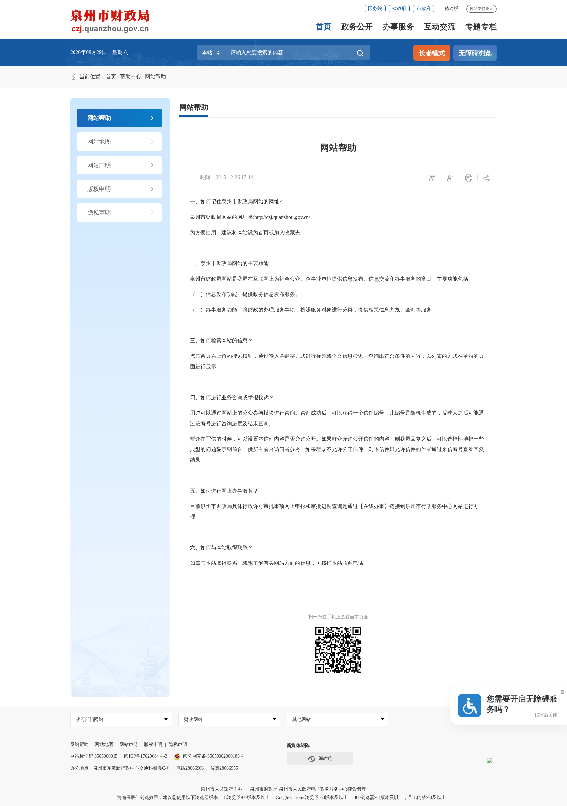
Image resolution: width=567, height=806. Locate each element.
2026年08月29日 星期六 (99, 52)
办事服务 (398, 26)
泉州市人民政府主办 (221, 789)
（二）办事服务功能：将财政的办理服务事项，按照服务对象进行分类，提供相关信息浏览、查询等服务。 (313, 309)
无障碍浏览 (475, 53)
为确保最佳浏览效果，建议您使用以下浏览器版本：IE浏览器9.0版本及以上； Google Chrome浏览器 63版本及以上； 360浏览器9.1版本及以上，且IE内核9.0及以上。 (284, 797)
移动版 (451, 8)
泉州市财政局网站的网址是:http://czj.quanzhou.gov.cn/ (250, 217)
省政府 (399, 8)
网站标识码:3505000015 (93, 756)
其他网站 (301, 719)
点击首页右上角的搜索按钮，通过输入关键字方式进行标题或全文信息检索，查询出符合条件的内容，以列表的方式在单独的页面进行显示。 (337, 361)
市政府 (423, 8)
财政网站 (193, 719)
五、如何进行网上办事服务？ (224, 491)
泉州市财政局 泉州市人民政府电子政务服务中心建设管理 (308, 789)
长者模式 (432, 53)
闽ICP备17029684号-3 (145, 756)
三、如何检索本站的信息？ (221, 340)
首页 (323, 26)
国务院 (375, 8)
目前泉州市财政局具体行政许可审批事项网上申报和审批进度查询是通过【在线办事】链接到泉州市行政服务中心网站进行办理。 (334, 511)
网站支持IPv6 (481, 8)
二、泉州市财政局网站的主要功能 (229, 263)
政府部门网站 (89, 719)
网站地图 (99, 141)
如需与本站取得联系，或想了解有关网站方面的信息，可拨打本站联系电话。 (279, 563)
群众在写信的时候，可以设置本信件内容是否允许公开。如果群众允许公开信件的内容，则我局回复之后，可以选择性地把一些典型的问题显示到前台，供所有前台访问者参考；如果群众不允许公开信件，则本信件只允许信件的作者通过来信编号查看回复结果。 (337, 449)
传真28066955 (224, 768)
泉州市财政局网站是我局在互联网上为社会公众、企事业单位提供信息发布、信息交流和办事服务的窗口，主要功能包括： (331, 279)
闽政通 (325, 758)
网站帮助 (155, 76)
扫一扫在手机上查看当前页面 (338, 616)
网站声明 (99, 165)
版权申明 (99, 189)
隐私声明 (99, 212)
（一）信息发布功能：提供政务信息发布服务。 (245, 294)
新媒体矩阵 (298, 745)
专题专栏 (481, 26)
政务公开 (357, 26)
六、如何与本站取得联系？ (221, 547)
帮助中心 (130, 76)
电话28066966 (190, 768)
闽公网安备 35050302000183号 (213, 756)
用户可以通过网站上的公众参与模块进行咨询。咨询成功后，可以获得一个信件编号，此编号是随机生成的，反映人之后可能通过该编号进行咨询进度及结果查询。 (337, 418)
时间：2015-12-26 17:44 (226, 177)
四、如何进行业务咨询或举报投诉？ (232, 397)
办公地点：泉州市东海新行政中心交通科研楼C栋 (120, 768)
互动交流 (439, 26)
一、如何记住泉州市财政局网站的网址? (236, 201)
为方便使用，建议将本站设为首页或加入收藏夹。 (247, 232)
